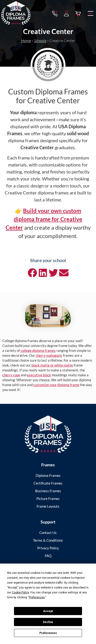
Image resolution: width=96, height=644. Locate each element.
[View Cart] (78, 13)
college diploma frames (38, 350)
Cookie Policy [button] (20, 592)
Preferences (48, 633)
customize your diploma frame (56, 385)
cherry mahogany (49, 355)
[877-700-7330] (54, 13)
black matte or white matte (52, 365)
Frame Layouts (48, 506)
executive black (39, 375)
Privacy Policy (48, 548)
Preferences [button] (37, 597)
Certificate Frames (48, 483)
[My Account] (66, 13)
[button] (90, 13)
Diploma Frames (48, 475)
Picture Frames (48, 498)
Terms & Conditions (48, 540)
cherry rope (11, 375)
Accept (48, 611)
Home (26, 40)
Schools (40, 40)
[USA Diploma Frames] (48, 434)
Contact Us (48, 532)
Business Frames (48, 491)
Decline (48, 622)
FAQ (48, 556)
